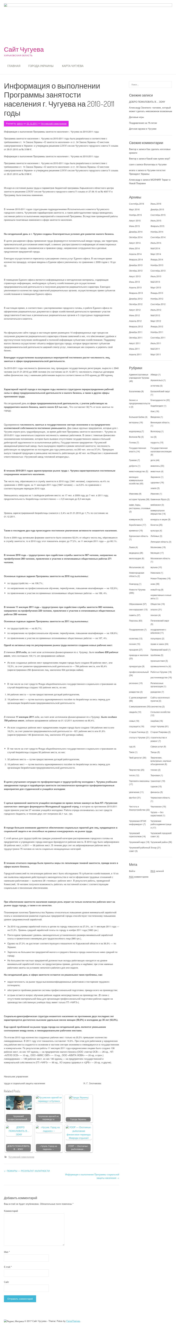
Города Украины (40, 66)
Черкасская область (160, 797)
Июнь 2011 (134, 348)
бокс (153, 411)
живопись (155, 465)
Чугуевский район (159, 841)
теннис (154, 769)
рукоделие (156, 691)
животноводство (137, 471)
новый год (155, 589)
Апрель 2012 (135, 320)
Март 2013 (156, 287)
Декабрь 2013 (135, 265)
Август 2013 (135, 276)
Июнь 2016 (156, 203)
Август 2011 (135, 343)
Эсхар (154, 847)
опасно (154, 609)
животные (155, 471)
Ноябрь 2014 (157, 231)
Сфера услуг (157, 746)
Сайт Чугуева (24, 49)
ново (153, 583)
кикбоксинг (156, 504)
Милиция (155, 552)
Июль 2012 (156, 309)
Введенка (155, 416)
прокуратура (135, 666)
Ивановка (133, 493)
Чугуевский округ (137, 841)
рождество (134, 691)
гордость (155, 442)
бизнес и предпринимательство (139, 403)
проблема (155, 655)
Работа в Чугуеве (159, 671)
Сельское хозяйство (160, 711)
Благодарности (158, 400)
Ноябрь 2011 (157, 332)
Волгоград (156, 431)
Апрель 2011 (135, 354)
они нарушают (136, 609)
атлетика (155, 385)
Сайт (6, 1281)
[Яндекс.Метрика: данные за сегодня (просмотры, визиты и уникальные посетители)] (14, 1321)
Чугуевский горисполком (54, 123)
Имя (7, 1251)
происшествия (158, 660)
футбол (132, 797)
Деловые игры (136, 117)
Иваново (155, 493)
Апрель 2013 (135, 287)
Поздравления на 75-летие (143, 122)
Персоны (133, 620)
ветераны (134, 422)
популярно (156, 638)
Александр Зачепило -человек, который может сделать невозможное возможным (150, 109)
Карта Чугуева (73, 66)
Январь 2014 (157, 259)
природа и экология (138, 655)
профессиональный (139, 671)
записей (157, 871)
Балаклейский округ (160, 391)
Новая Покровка (158, 578)
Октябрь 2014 (135, 237)
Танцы (154, 752)
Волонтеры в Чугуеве (155, 164)
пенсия (154, 615)
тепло (132, 775)
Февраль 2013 (136, 292)
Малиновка (156, 547)
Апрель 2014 (135, 253)
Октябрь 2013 (135, 270)
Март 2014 (156, 253)
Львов (132, 547)
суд (130, 746)
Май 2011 (155, 348)
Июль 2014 (156, 242)
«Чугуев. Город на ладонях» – (48, 1148)
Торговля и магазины (139, 780)
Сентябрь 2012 (158, 304)
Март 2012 (156, 320)
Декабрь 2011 (135, 332)
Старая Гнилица (137, 731)
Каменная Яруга (159, 499)
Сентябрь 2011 (158, 337)
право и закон (157, 643)
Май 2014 (155, 248)
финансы (155, 792)
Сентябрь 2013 (158, 270)
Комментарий (11, 1210)
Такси (132, 752)
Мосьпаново (135, 567)
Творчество (134, 769)
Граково (133, 460)
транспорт (156, 780)
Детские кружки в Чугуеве (142, 128)
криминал (134, 530)
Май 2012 (155, 315)
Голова (132, 442)
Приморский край (159, 649)
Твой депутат (135, 757)
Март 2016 (134, 209)
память (132, 615)
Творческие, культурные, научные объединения (161, 760)
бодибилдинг (157, 405)
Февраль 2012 (136, 326)
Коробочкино (135, 524)
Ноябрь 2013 (157, 265)
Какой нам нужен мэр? (158, 158)
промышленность (159, 666)
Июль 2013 (156, 276)
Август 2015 (135, 220)
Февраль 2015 (157, 225)
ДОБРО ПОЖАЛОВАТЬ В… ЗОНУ (18, 1148)
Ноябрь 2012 (157, 298)
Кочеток (154, 524)
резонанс (133, 683)
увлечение (134, 792)
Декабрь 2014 (135, 231)
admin (20, 123)
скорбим (155, 720)
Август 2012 (135, 309)
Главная (13, 66)
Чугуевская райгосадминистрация (161, 824)
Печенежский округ (160, 620)
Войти (132, 871)
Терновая (155, 775)
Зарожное (155, 476)
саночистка (156, 706)
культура (155, 530)
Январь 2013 (157, 292)
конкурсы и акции (159, 519)
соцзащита (134, 726)
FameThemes (73, 1321)
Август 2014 (135, 242)
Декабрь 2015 (157, 209)
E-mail (8, 1266)
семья (132, 720)
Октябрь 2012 (135, 304)
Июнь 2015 (134, 225)
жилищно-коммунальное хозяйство (136, 480)
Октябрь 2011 (135, 337)
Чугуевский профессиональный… (18, 1118)
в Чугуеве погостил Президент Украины (147, 172)
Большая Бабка (136, 416)
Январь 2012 (157, 326)
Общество (156, 603)
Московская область (160, 558)
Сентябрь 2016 (136, 203)
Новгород (133, 583)
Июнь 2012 (134, 315)
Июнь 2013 (134, 281)
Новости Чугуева (137, 589)
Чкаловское (156, 806)
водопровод (135, 431)
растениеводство (159, 677)
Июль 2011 (156, 343)
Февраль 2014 (136, 259)
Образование (135, 603)
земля (154, 488)
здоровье (155, 482)
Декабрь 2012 (135, 298)
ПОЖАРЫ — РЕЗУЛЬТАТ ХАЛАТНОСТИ (27, 1170)
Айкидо (154, 374)
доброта (133, 465)
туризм (154, 786)
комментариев (138, 876)
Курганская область (138, 535)
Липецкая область (159, 541)
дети (153, 460)
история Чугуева (137, 499)
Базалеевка (135, 391)
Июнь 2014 (134, 248)
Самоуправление (137, 706)
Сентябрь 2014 (158, 237)
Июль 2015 (156, 220)
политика (133, 638)
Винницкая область (160, 422)
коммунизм (134, 519)
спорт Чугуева (157, 726)
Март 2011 (156, 354)
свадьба (133, 711)
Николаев (155, 572)
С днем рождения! (138, 697)
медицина (134, 552)
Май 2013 (155, 281)
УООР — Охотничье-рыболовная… (78, 1148)
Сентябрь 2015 (158, 214)
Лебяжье (155, 535)
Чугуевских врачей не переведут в (48, 1118)
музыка (154, 567)
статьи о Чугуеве (137, 737)
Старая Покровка (159, 731)
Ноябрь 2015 (135, 214)
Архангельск (157, 380)
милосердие (135, 558)
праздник (133, 649)
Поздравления (136, 629)
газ (152, 436)
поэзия (132, 643)
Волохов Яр (135, 436)
